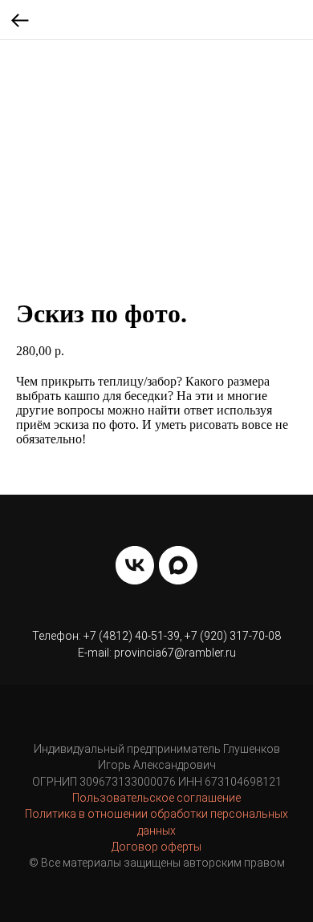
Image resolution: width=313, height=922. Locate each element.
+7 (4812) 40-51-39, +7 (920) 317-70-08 (182, 635)
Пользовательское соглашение (156, 797)
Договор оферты (156, 846)
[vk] (135, 565)
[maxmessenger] (178, 565)
